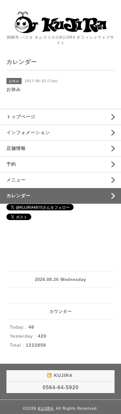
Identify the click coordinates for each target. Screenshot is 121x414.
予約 (11, 164)
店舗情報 (16, 148)
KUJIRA (46, 408)
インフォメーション (28, 132)
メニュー (16, 179)
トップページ (20, 116)
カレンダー (18, 195)
